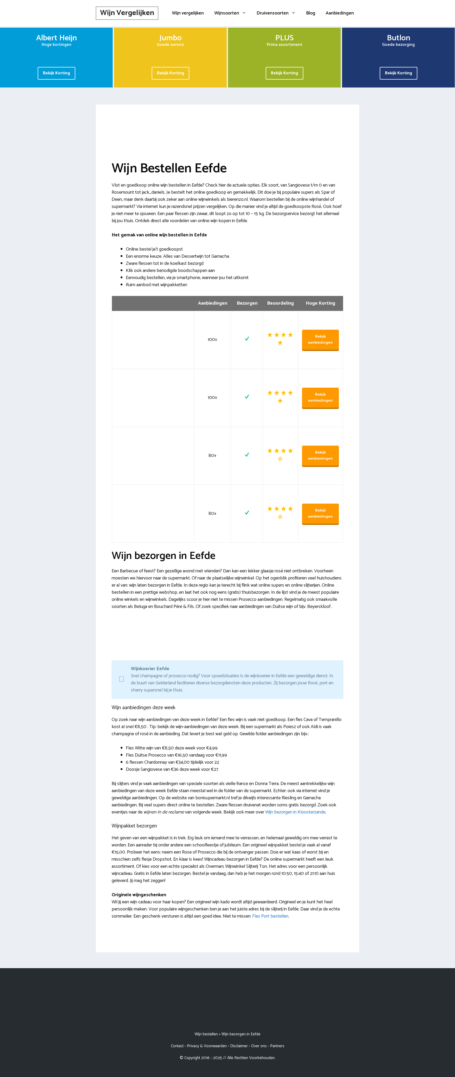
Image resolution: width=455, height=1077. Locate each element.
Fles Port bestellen (270, 916)
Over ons (259, 1046)
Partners (277, 1046)
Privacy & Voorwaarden (207, 1046)
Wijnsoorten (226, 13)
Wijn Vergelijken (127, 13)
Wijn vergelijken (188, 13)
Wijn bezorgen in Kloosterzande (295, 812)
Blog (310, 13)
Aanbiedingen (340, 13)
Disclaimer (239, 1046)
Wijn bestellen (206, 1034)
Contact (177, 1046)
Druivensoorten (273, 13)
